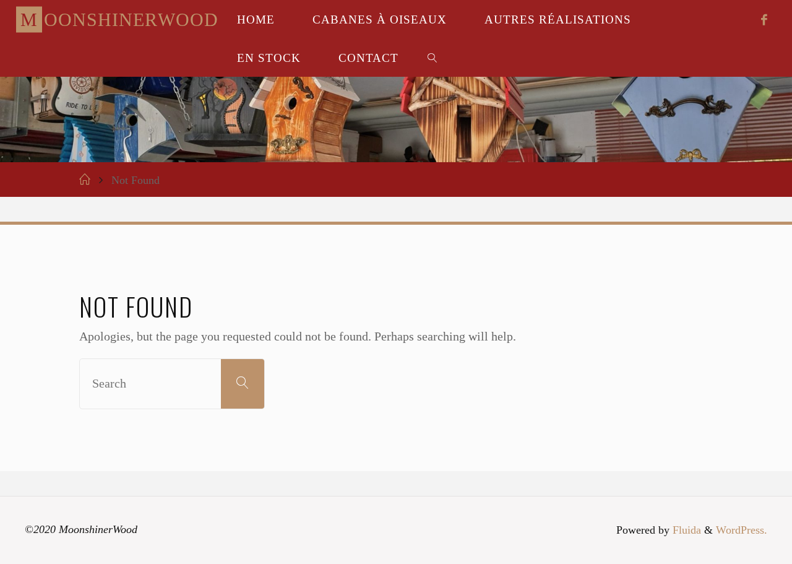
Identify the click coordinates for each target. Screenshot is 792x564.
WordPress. (741, 530)
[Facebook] (764, 19)
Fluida (685, 530)
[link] (432, 57)
